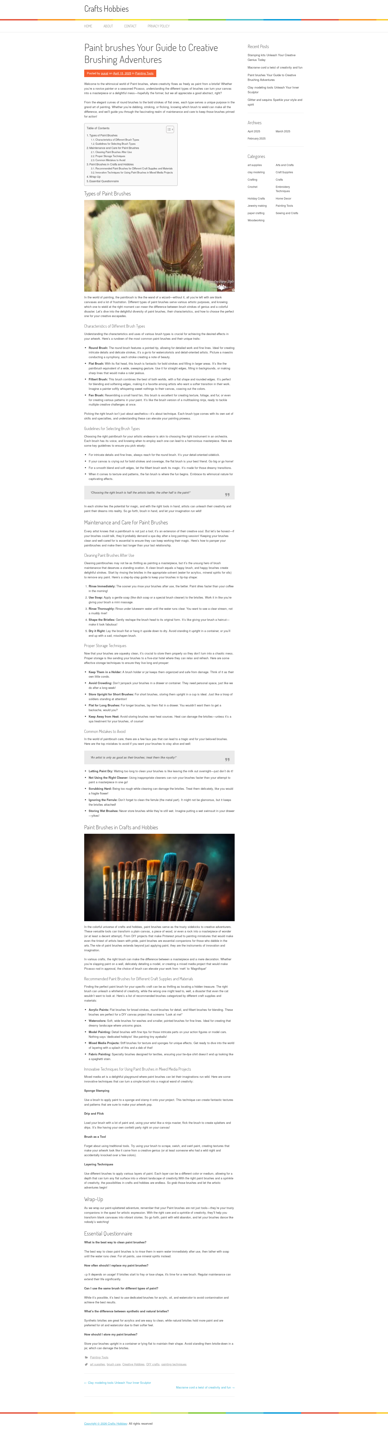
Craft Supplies (284, 172)
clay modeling (256, 172)
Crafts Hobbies (106, 8)
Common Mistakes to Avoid (110, 160)
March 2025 (283, 131)
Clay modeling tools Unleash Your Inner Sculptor (117, 1382)
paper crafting (256, 213)
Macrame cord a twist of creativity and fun (205, 1387)
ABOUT (108, 26)
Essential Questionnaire (104, 181)
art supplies (97, 1364)
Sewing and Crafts (287, 213)
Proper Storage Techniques (110, 156)
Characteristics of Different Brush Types (117, 139)
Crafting (252, 179)
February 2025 (257, 138)
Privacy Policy (159, 26)
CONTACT (130, 26)
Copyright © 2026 (96, 1423)
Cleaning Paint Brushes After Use (113, 152)
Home (88, 26)
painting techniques (174, 1364)
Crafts (279, 179)
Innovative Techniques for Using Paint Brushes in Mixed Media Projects (134, 172)
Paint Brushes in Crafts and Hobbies (111, 164)
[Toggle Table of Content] (168, 129)
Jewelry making (257, 205)
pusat (104, 73)
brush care (114, 1364)
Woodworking (256, 220)
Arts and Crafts (285, 165)
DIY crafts (153, 1364)
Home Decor (283, 198)
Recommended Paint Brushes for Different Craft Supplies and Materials (134, 168)
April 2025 (254, 131)
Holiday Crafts (256, 198)
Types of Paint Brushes (103, 135)
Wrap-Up (95, 177)
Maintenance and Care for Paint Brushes (114, 148)
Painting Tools (144, 73)
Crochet (252, 187)
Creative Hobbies (133, 1364)
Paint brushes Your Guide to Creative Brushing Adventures (272, 77)
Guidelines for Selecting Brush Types (115, 143)
